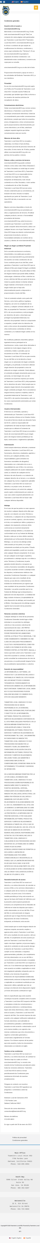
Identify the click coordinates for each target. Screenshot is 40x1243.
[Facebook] (1, 2)
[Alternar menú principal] (36, 8)
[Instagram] (4, 2)
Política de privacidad (19, 1137)
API (20, 1231)
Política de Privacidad (14, 89)
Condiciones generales (20, 1140)
